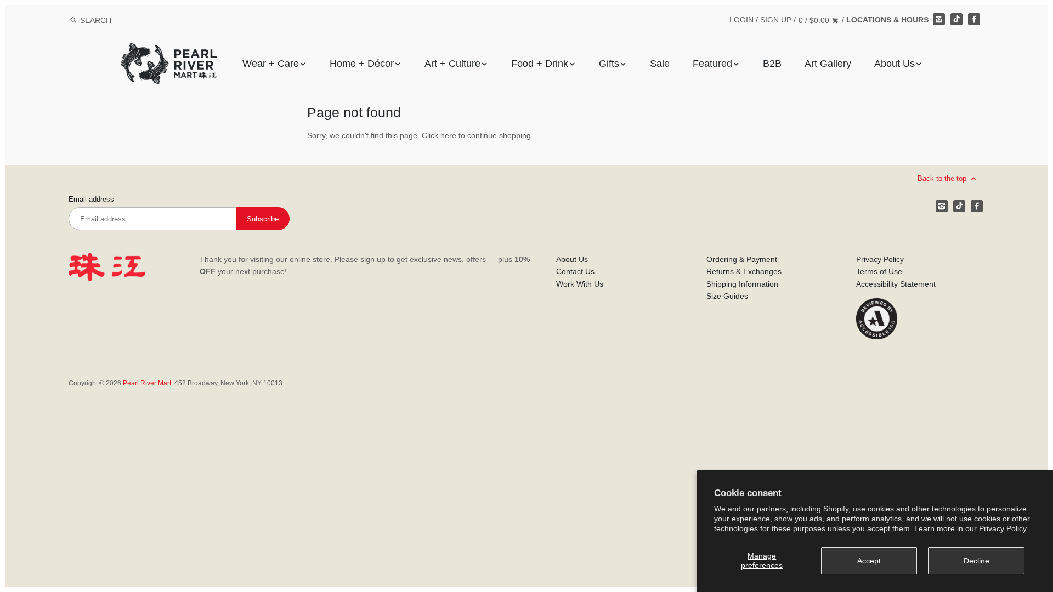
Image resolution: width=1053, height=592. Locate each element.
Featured (712, 63)
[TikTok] (956, 19)
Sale (660, 63)
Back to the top (943, 178)
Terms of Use (879, 271)
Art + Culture (452, 63)
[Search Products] (73, 20)
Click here (439, 135)
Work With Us (579, 284)
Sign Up (775, 19)
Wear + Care (270, 63)
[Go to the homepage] (169, 51)
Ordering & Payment (741, 259)
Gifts (609, 63)
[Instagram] (939, 19)
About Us (894, 63)
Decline (976, 560)
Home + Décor (362, 63)
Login (741, 19)
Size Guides (727, 296)
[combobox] (110, 20)
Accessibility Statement (896, 284)
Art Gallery (828, 63)
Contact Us (575, 271)
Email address (91, 199)
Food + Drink (539, 63)
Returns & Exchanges (744, 271)
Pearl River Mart (147, 383)
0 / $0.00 (815, 20)
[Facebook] (974, 19)
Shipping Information (742, 284)
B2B (772, 63)
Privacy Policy (1003, 528)
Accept (869, 560)
